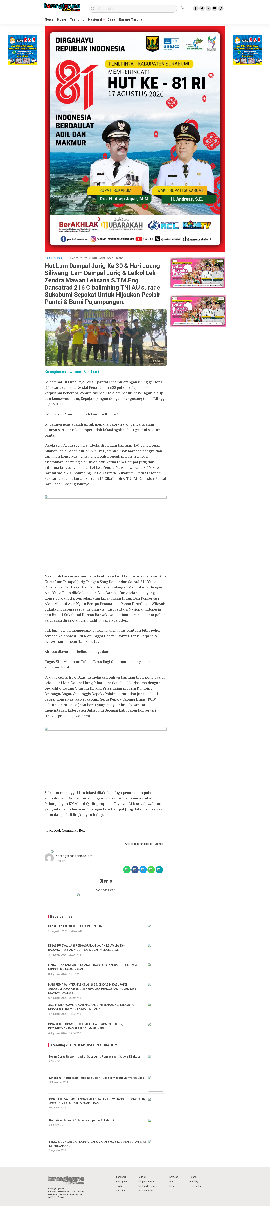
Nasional (95, 19)
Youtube (120, 1190)
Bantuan (173, 1177)
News (49, 19)
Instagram (121, 1181)
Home (61, 19)
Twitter (119, 1186)
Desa (111, 19)
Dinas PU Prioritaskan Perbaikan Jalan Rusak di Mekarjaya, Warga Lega (96, 1078)
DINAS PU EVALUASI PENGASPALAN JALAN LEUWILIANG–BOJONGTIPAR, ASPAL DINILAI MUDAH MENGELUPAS (97, 1101)
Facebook (121, 1177)
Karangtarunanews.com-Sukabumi (72, 371)
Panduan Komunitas (148, 1186)
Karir (171, 1186)
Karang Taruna (130, 19)
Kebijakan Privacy (147, 1181)
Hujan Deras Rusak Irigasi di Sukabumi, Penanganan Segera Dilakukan (95, 1056)
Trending (77, 19)
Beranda (193, 1177)
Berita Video (195, 1186)
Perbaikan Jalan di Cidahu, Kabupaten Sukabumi (81, 1120)
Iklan (171, 1181)
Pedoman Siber (145, 1190)
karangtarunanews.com (74, 855)
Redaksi (142, 1177)
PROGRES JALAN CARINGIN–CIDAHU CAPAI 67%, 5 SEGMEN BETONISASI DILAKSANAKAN (97, 1144)
